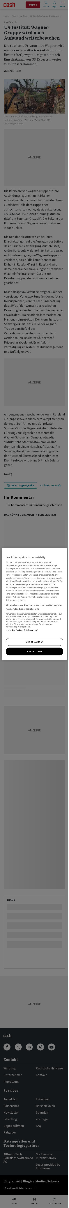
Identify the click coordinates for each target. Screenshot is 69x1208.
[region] (34, 604)
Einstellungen (34, 642)
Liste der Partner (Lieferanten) (22, 630)
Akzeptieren (34, 651)
